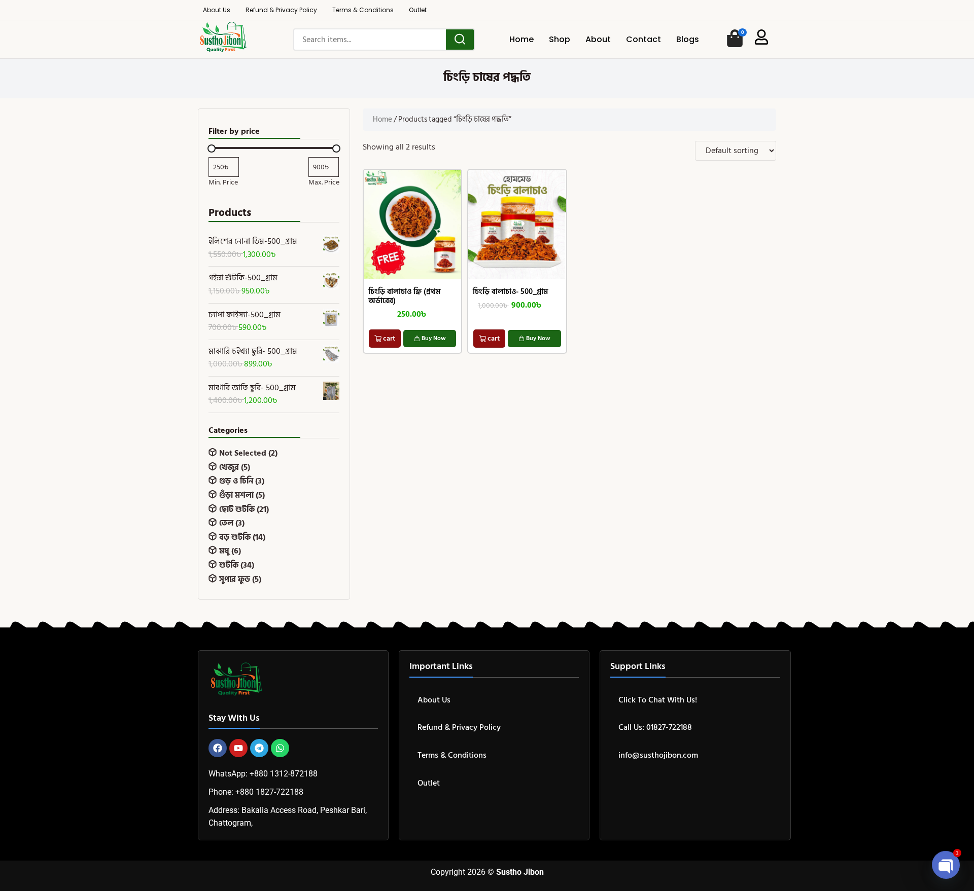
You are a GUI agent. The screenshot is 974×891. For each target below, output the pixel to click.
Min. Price (223, 182)
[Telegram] (259, 748)
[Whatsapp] (280, 748)
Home (382, 119)
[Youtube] (238, 748)
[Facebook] (217, 748)
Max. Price (323, 182)
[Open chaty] (945, 864)
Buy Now (434, 338)
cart (389, 338)
